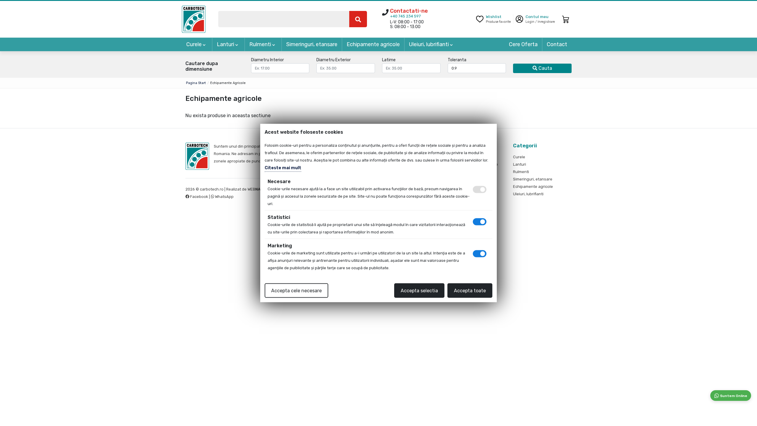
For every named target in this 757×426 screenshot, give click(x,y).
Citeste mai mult (283, 167)
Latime (389, 60)
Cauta (544, 68)
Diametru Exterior (333, 60)
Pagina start (196, 83)
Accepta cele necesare (296, 290)
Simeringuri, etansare (311, 44)
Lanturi (226, 44)
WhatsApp (224, 196)
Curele (194, 44)
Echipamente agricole (373, 44)
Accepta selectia (419, 290)
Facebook (199, 196)
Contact (557, 44)
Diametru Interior (267, 60)
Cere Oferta (523, 44)
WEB (257, 189)
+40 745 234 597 (405, 16)
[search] (358, 19)
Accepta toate (470, 290)
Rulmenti (260, 44)
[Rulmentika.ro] (194, 19)
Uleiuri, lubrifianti (429, 44)
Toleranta (457, 60)
